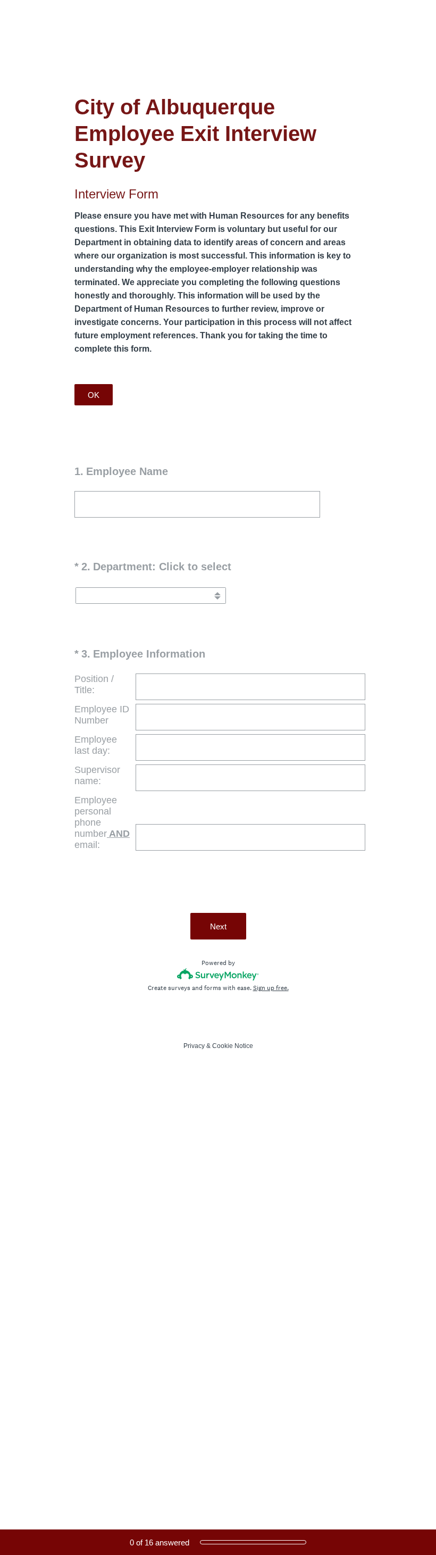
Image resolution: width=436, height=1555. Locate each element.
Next (218, 926)
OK (93, 395)
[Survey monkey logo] (218, 974)
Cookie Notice (232, 1046)
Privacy (194, 1046)
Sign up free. (271, 988)
